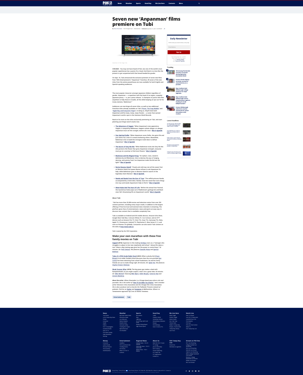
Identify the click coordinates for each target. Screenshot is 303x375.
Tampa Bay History (174, 328)
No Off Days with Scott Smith (142, 321)
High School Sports (141, 326)
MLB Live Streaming (191, 348)
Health (104, 323)
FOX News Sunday (107, 332)
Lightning (138, 319)
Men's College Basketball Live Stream (192, 354)
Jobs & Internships (157, 347)
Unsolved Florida (107, 328)
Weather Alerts (123, 323)
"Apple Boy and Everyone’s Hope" (123, 111)
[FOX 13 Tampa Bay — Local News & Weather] (108, 3)
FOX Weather (123, 330)
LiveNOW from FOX (191, 319)
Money (105, 341)
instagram (192, 371)
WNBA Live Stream (191, 360)
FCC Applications (157, 354)
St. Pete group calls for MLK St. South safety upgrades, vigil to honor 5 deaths (174, 125)
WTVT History (156, 348)
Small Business (107, 350)
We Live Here (174, 313)
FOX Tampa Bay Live (191, 328)
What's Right (172, 315)
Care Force (172, 330)
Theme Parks (172, 323)
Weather (123, 313)
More (181, 3)
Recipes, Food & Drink (175, 327)
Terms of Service (179, 61)
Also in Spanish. (139, 174)
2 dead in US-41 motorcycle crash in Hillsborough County (174, 152)
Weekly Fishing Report (141, 324)
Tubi (128, 297)
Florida (104, 319)
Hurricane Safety (124, 325)
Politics (105, 325)
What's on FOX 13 (124, 350)
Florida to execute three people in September (173, 145)
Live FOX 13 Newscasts (192, 317)
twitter (189, 371)
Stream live (172, 345)
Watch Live (190, 313)
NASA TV (188, 327)
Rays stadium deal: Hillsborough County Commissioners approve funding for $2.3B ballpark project (183, 100)
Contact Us (155, 356)
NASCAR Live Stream (191, 350)
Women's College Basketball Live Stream (192, 357)
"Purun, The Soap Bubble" (150, 108)
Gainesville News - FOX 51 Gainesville (142, 347)
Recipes (155, 323)
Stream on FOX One (193, 341)
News (105, 313)
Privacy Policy (180, 59)
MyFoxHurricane (124, 328)
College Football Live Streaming (191, 345)
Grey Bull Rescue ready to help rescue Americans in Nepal (173, 132)
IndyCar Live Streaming (192, 352)
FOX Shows (122, 348)
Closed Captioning (157, 350)
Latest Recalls (106, 345)
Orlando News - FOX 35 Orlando (142, 343)
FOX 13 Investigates (108, 327)
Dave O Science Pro (158, 327)
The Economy (106, 348)
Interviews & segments (175, 347)
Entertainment (137, 28)
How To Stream (190, 315)
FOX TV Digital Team (128, 28)
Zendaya (143, 243)
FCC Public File (156, 352)
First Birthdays (156, 325)
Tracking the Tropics (125, 327)
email (199, 371)
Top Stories (106, 315)
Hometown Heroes (158, 319)
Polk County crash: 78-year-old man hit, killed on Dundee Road (174, 139)
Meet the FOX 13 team (158, 343)
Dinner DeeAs (173, 319)
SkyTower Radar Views (125, 315)
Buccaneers (139, 315)
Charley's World (157, 317)
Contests (122, 352)
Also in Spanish (157, 131)
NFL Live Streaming (191, 343)
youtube (195, 371)
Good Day (156, 313)
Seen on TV (106, 330)
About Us (156, 341)
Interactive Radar (124, 317)
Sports (138, 313)
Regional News (141, 341)
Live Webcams (123, 319)
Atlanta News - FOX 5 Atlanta (141, 350)
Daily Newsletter (107, 334)
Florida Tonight (173, 317)
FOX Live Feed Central (191, 325)
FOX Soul (188, 323)
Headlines (122, 343)
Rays (137, 317)
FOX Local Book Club (125, 345)
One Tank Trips (173, 321)
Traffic (154, 315)
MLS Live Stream (190, 362)
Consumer (105, 321)
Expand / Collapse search (199, 3)
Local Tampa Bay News (109, 317)
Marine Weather (124, 321)
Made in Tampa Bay (174, 325)
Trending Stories (124, 347)
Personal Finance (107, 347)
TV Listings (155, 345)
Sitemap (105, 336)
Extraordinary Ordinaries (159, 321)
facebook (186, 371)
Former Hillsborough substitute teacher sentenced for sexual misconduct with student (182, 110)
